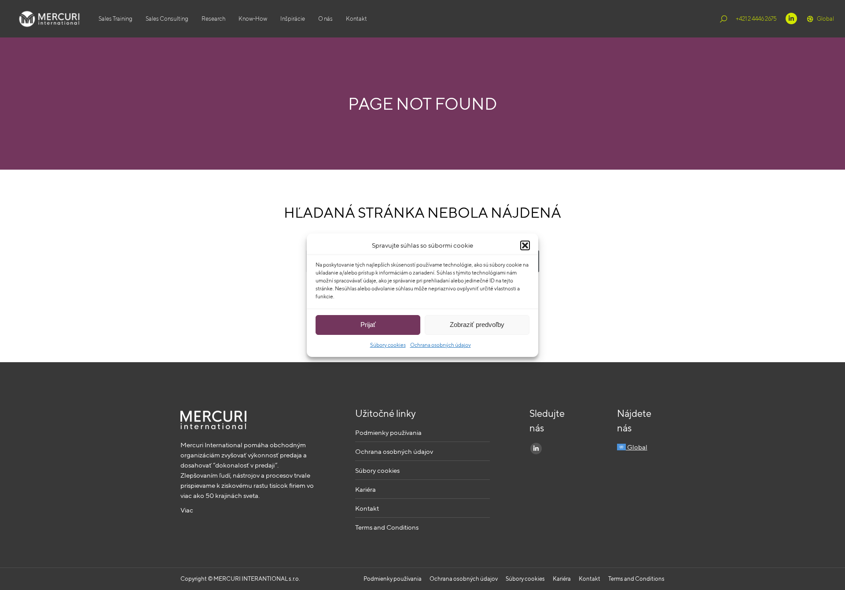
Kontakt (367, 508)
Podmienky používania (388, 432)
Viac (186, 510)
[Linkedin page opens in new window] (791, 18)
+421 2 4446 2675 (756, 18)
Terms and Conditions (387, 527)
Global (825, 18)
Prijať (368, 324)
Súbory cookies (388, 344)
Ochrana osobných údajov (440, 344)
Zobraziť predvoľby (477, 324)
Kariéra (365, 489)
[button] (525, 245)
